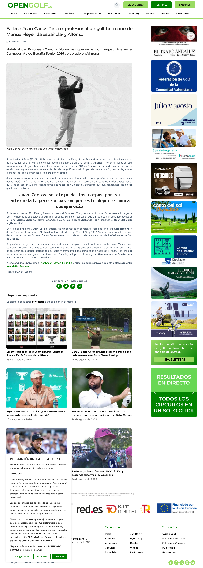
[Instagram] (176, 562)
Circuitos (68, 13)
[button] (117, 5)
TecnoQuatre (53, 562)
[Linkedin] (187, 562)
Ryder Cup (133, 13)
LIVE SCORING (136, 4)
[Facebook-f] (170, 562)
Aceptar (59, 556)
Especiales (90, 13)
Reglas (150, 13)
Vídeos (165, 13)
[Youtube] (192, 562)
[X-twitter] (181, 562)
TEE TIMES (161, 4)
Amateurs (50, 13)
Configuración (21, 556)
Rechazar (42, 556)
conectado (38, 301)
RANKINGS (185, 4)
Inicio (13, 13)
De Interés (182, 13)
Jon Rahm (114, 13)
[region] (38, 508)
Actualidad (30, 13)
